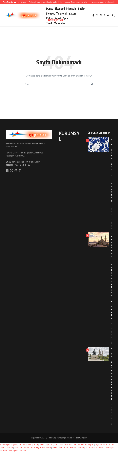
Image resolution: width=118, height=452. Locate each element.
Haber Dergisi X (81, 438)
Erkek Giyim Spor (60, 447)
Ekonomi (60, 8)
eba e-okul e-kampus (84, 444)
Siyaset (50, 13)
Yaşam (72, 13)
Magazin (71, 8)
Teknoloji (61, 13)
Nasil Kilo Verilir (22, 447)
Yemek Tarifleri (77, 447)
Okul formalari (65, 444)
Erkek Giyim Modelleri (41, 447)
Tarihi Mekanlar (55, 22)
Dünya (49, 8)
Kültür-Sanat (53, 18)
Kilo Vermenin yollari (28, 444)
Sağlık (81, 8)
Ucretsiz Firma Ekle (94, 447)
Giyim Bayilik (101, 444)
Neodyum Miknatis (17, 450)
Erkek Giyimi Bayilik (48, 444)
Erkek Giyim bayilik (8, 444)
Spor (65, 18)
